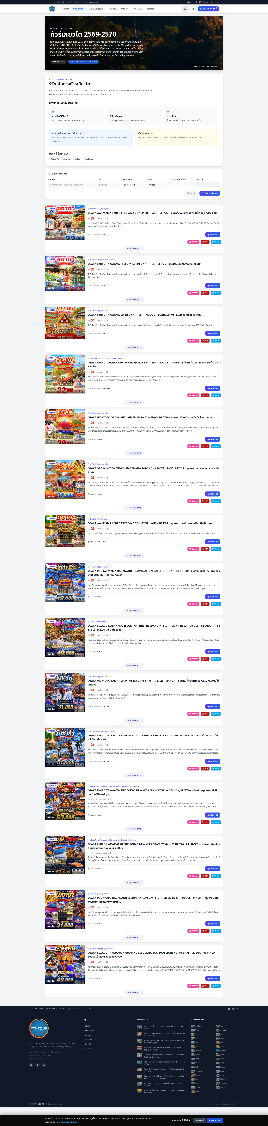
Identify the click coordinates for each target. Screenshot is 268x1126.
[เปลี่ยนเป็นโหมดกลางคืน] (193, 9)
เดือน (150, 179)
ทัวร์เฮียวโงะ (88, 159)
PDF (206, 242)
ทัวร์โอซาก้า (55, 159)
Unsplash (216, 66)
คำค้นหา (51, 179)
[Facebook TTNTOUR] (229, 1009)
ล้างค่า (193, 193)
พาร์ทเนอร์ (125, 8)
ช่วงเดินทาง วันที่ (179, 179)
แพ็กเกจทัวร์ (78, 8)
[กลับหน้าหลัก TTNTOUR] (52, 9)
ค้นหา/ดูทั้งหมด (211, 193)
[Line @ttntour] (233, 1009)
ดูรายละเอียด (212, 234)
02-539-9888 (74, 2)
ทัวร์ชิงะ (77, 159)
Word (217, 242)
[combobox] (72, 185)
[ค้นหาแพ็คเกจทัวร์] (185, 9)
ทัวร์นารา (66, 159)
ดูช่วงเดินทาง (135, 248)
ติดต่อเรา (150, 8)
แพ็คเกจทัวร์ (89, 1030)
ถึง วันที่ (200, 179)
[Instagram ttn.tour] (238, 1009)
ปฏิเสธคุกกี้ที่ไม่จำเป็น (181, 1120)
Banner (195, 242)
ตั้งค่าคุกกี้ (200, 1120)
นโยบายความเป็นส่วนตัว (68, 1122)
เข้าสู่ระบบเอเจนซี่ (210, 8)
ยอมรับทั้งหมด (215, 1120)
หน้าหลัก (66, 8)
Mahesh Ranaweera (204, 66)
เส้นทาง (101, 179)
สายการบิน (127, 179)
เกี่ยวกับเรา (138, 8)
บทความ (113, 8)
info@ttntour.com (91, 2)
